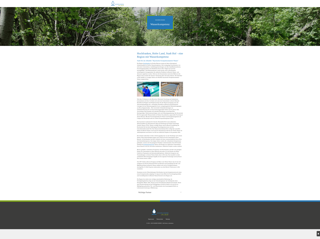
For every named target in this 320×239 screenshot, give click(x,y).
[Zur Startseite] (117, 1)
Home (166, 3)
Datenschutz (160, 219)
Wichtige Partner (144, 192)
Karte (172, 3)
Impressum (151, 219)
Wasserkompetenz (192, 3)
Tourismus (205, 3)
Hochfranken (146, 63)
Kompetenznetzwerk (148, 144)
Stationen (180, 3)
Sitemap (168, 219)
